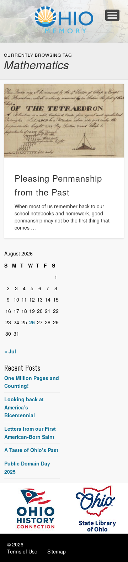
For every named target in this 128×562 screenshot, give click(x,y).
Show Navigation (112, 15)
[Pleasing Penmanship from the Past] (64, 121)
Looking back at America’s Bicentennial (24, 407)
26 (32, 322)
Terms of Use (22, 551)
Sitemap (56, 551)
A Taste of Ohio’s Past (31, 449)
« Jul (10, 351)
